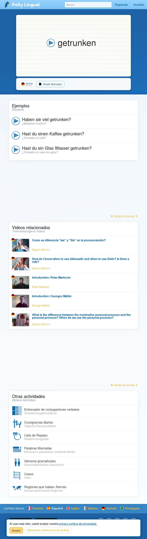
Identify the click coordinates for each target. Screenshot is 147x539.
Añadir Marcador (52, 84)
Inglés (74, 508)
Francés (37, 508)
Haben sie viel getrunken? (46, 119)
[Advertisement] (73, 188)
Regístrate (121, 5)
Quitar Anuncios (124, 216)
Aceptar (16, 530)
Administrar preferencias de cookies (48, 530)
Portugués (132, 508)
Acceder (139, 5)
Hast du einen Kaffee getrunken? (53, 133)
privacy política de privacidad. (78, 524)
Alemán (111, 508)
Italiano (92, 508)
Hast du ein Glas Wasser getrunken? (57, 148)
